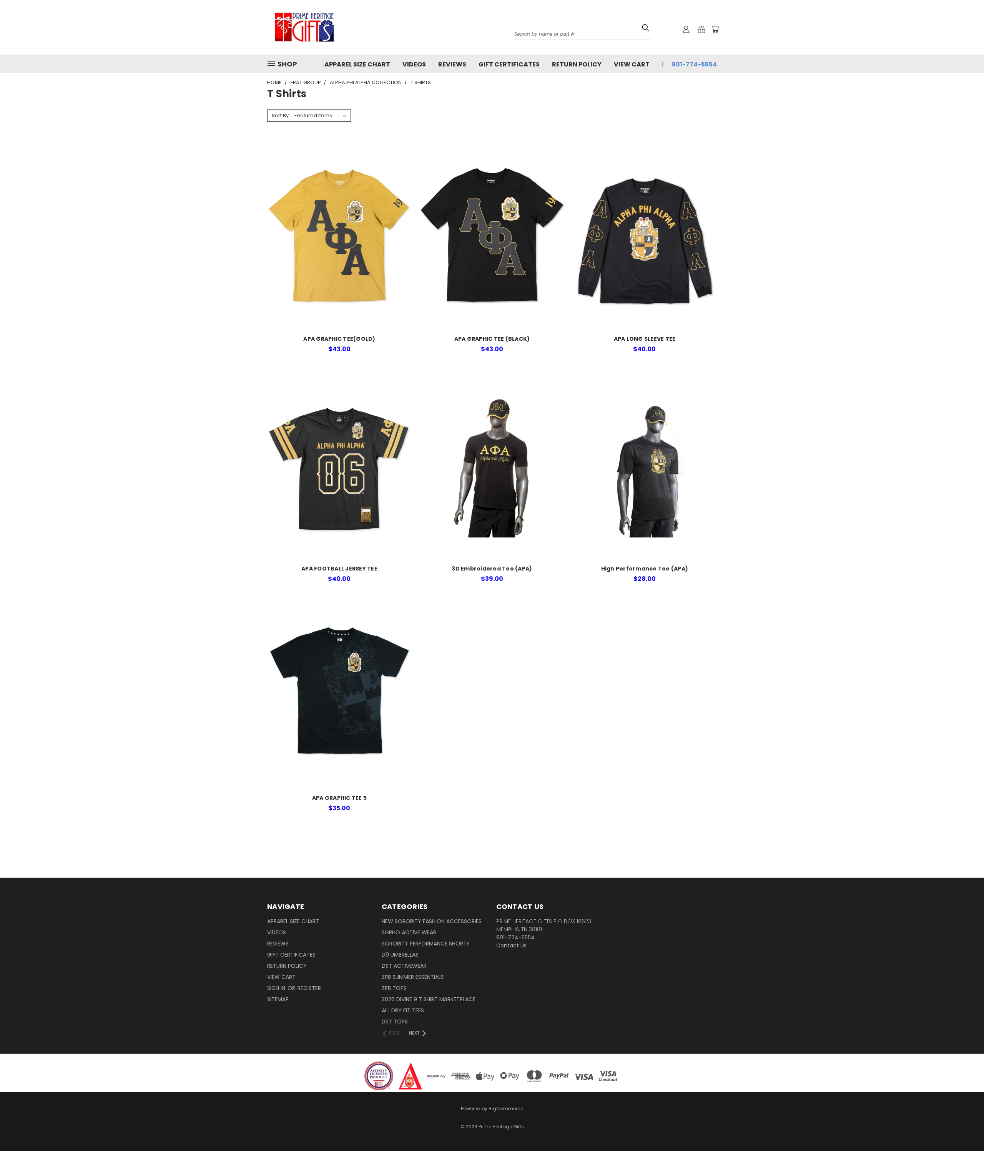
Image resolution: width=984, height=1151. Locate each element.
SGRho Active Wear (409, 932)
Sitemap (278, 999)
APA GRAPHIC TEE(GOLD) (339, 339)
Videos (414, 64)
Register (309, 988)
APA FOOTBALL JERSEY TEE (339, 568)
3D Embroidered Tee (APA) (492, 568)
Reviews (452, 64)
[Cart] (715, 29)
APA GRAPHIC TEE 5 (339, 798)
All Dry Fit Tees (403, 1010)
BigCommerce (506, 1108)
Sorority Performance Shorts (426, 943)
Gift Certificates (509, 64)
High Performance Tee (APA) (644, 568)
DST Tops (395, 1021)
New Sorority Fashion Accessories (432, 921)
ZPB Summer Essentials (413, 977)
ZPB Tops (394, 988)
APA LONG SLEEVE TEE (645, 339)
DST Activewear (404, 966)
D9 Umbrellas (400, 955)
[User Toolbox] (686, 29)
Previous (963, 1121)
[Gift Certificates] (701, 29)
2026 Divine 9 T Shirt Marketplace (428, 999)
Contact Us (511, 945)
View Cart (632, 64)
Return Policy (577, 64)
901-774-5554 (694, 64)
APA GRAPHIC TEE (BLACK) (492, 339)
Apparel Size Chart (357, 64)
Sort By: (281, 115)
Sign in (277, 988)
